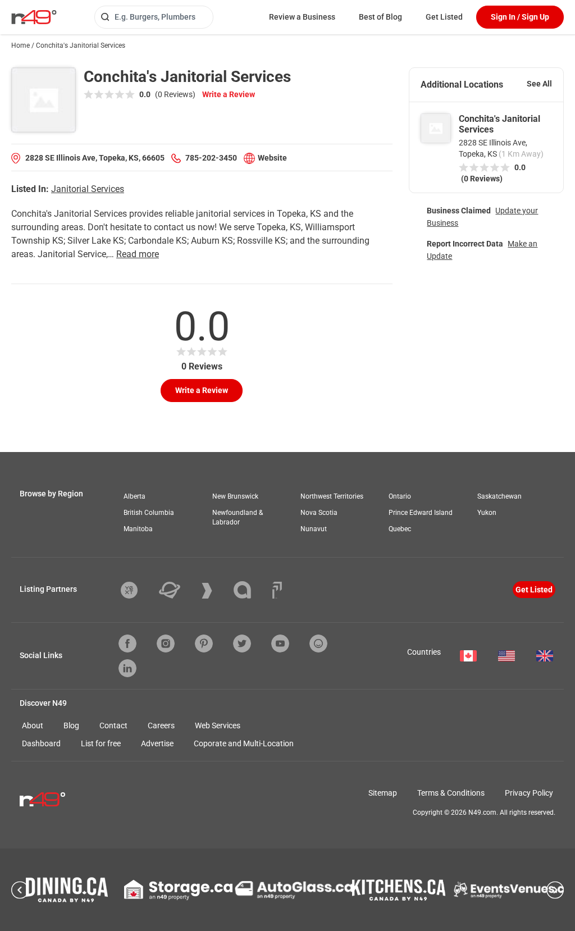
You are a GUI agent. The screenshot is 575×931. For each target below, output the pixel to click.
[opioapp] (318, 643)
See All (539, 83)
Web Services (217, 725)
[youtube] (280, 643)
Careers (161, 725)
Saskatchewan (499, 496)
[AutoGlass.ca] (293, 890)
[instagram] (165, 643)
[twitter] (242, 643)
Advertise (157, 743)
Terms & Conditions (451, 792)
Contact (113, 725)
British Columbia (149, 513)
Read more (137, 254)
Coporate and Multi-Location (244, 743)
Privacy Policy (529, 792)
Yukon (486, 513)
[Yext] (137, 590)
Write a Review (228, 94)
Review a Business (302, 16)
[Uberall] (178, 590)
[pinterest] (204, 643)
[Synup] (215, 590)
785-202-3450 (211, 157)
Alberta (134, 496)
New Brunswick (235, 496)
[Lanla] (250, 590)
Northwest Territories (331, 496)
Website (272, 157)
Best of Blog (380, 16)
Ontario (400, 496)
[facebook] (127, 643)
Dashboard (41, 743)
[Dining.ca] (67, 890)
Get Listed (444, 16)
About (32, 725)
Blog (71, 725)
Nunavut (313, 529)
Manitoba (138, 529)
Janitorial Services (87, 189)
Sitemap (382, 792)
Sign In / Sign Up (520, 16)
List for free (101, 743)
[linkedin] (127, 668)
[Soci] (277, 590)
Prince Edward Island (421, 513)
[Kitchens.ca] (399, 890)
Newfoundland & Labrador (237, 517)
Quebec (400, 529)
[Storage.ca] (178, 890)
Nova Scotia (318, 513)
